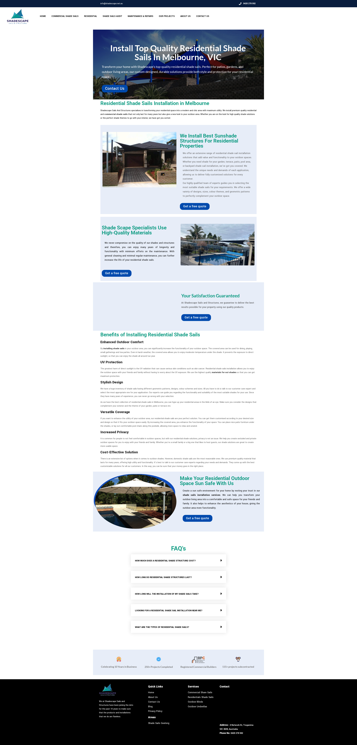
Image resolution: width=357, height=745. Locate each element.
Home (43, 16)
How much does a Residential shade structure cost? (165, 560)
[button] (178, 560)
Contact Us (202, 16)
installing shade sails (113, 348)
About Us (185, 16)
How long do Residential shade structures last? (163, 577)
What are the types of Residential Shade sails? (162, 627)
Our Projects (167, 16)
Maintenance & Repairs (140, 16)
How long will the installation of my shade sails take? (167, 594)
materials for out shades (224, 372)
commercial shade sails (116, 114)
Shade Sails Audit (112, 16)
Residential (90, 16)
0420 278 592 (237, 733)
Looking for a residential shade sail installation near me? (168, 610)
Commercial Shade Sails (65, 16)
